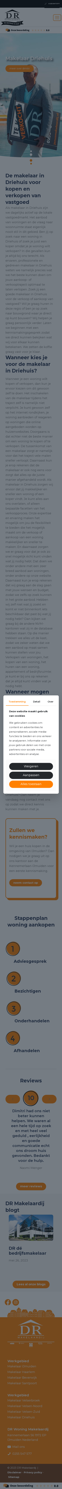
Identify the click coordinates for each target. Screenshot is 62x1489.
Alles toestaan (31, 784)
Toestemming (17, 701)
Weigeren (31, 766)
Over (50, 701)
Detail (36, 701)
